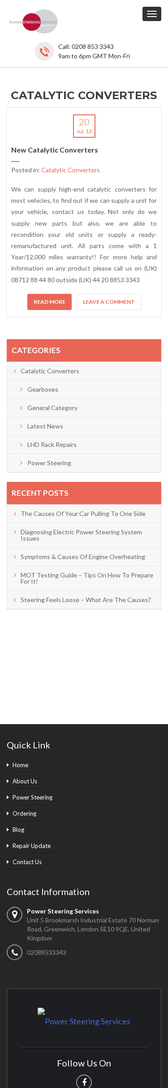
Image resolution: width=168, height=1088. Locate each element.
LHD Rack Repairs (52, 444)
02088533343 (46, 952)
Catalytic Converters (70, 170)
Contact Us (27, 861)
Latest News (45, 426)
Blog (18, 829)
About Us (25, 781)
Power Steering (49, 463)
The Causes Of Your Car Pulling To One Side (83, 513)
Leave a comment (109, 301)
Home (20, 765)
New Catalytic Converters (54, 149)
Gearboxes (42, 389)
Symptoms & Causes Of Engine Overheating (83, 556)
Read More (49, 301)
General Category (52, 407)
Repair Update (32, 845)
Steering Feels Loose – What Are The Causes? (86, 599)
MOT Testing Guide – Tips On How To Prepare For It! (87, 578)
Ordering (24, 813)
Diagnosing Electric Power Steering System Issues (81, 535)
